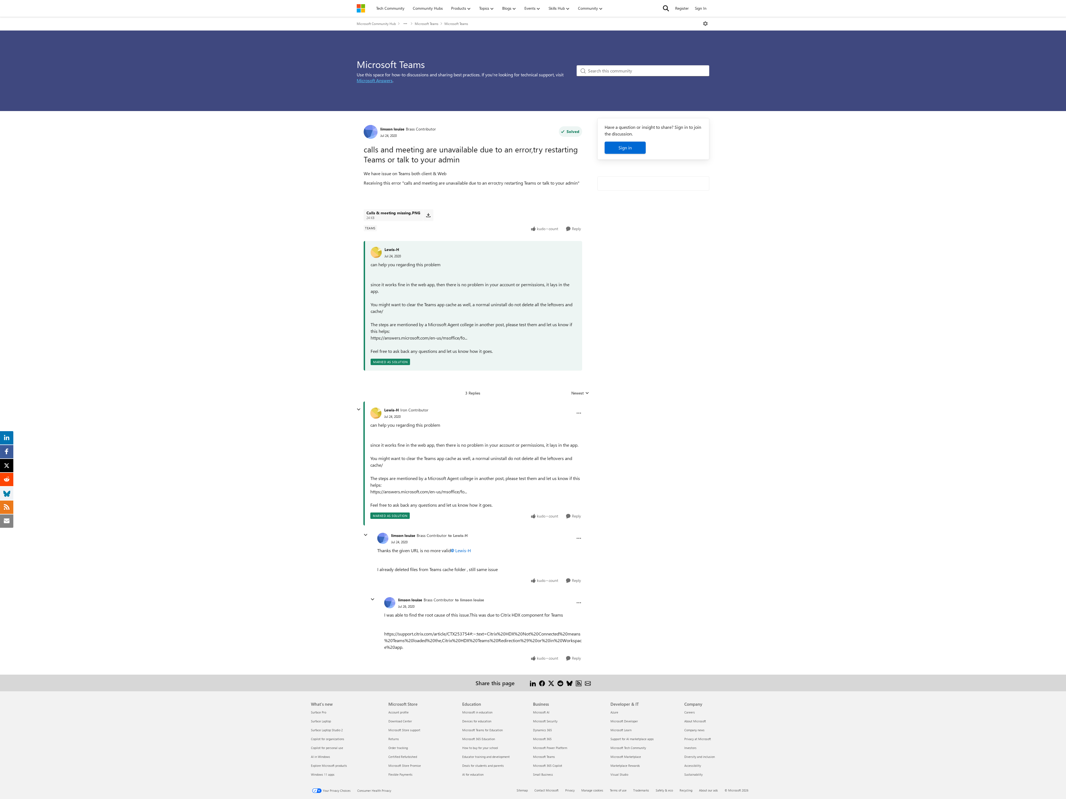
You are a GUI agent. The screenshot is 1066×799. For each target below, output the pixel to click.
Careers (689, 712)
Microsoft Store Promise (404, 765)
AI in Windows (320, 757)
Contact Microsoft (546, 790)
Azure (614, 712)
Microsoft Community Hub (376, 23)
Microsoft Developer (624, 721)
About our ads (708, 790)
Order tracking (398, 748)
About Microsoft (695, 721)
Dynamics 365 (542, 730)
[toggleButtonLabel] (705, 23)
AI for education (473, 774)
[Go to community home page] (361, 8)
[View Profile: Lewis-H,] (376, 252)
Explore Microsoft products (329, 765)
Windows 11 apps (323, 774)
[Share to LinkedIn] (533, 683)
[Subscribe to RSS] (579, 683)
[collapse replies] (358, 409)
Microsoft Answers (375, 80)
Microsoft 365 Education (478, 739)
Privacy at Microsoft (697, 739)
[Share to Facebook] (542, 683)
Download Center (400, 721)
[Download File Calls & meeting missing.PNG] (428, 215)
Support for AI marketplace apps (632, 739)
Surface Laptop (321, 721)
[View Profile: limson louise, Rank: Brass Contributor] (371, 132)
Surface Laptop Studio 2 (327, 730)
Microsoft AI (541, 712)
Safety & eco (664, 790)
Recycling (686, 790)
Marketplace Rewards (625, 765)
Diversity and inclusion (699, 757)
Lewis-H (391, 249)
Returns (393, 739)
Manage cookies (592, 790)
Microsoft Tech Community (628, 748)
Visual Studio (619, 774)
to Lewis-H (458, 535)
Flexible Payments (400, 774)
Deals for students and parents (483, 765)
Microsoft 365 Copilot (547, 765)
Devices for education (476, 721)
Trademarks (641, 790)
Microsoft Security (545, 721)
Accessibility (692, 765)
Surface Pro (318, 712)
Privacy (570, 790)
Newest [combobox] (580, 393)
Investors (690, 748)
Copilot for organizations (327, 739)
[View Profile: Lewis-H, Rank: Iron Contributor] (375, 413)
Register (682, 8)
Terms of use (618, 790)
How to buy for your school (480, 748)
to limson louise (469, 599)
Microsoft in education (477, 712)
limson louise (392, 129)
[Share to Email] (588, 683)
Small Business (543, 774)
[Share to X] (551, 683)
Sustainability (693, 774)
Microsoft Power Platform (550, 748)
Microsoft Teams (426, 23)
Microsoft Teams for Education (482, 730)
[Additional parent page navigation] (405, 23)
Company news (694, 730)
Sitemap (522, 790)
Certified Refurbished (402, 757)
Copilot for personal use (327, 748)
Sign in (625, 147)
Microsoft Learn (621, 730)
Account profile (398, 712)
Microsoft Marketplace (625, 757)
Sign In (701, 8)
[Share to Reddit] (560, 683)
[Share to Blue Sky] (569, 683)
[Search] (666, 8)
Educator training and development (486, 757)
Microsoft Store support (404, 730)
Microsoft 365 (542, 739)
